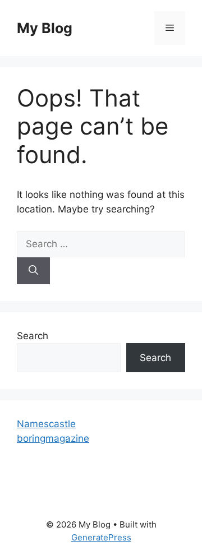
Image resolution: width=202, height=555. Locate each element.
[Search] (33, 270)
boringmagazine (53, 438)
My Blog (44, 28)
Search (32, 335)
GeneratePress (101, 537)
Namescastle (46, 423)
